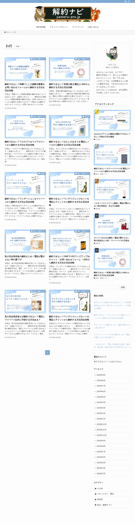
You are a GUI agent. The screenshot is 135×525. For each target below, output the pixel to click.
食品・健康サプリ (104, 505)
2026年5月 (101, 397)
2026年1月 (101, 419)
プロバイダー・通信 (105, 494)
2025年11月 (101, 430)
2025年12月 (102, 424)
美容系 (100, 499)
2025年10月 (102, 435)
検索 (123, 287)
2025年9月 (101, 441)
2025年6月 (101, 457)
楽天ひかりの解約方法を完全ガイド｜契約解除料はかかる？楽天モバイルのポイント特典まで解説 (112, 305)
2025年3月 (101, 473)
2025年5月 (101, 463)
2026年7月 (101, 386)
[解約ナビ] (67, 14)
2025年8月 (101, 446)
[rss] (125, 1)
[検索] (129, 1)
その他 (100, 488)
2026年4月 (101, 402)
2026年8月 (101, 380)
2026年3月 (101, 408)
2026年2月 (101, 413)
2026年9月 (101, 375)
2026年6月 (101, 391)
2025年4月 (101, 468)
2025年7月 (101, 452)
